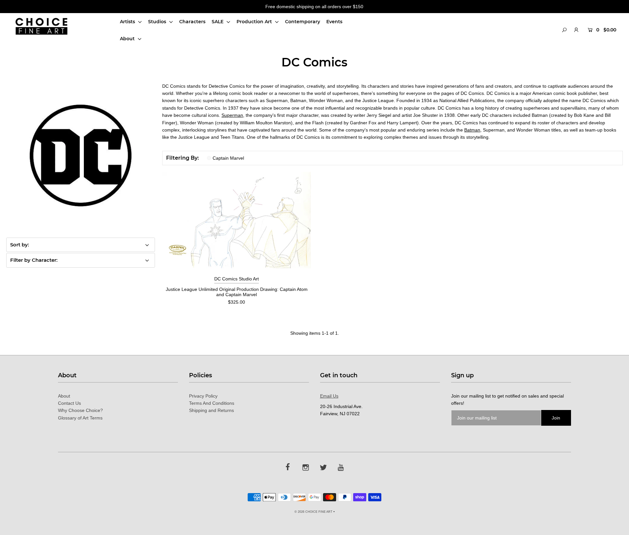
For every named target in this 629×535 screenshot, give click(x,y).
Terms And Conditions (211, 403)
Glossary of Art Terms (80, 417)
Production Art (255, 22)
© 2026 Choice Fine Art (314, 511)
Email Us (329, 396)
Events (334, 22)
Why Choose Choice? (80, 410)
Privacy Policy (203, 396)
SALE (218, 22)
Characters (192, 22)
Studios (157, 22)
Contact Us (69, 403)
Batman (472, 130)
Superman (232, 115)
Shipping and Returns (211, 410)
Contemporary (302, 22)
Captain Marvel (228, 158)
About (128, 39)
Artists (128, 22)
